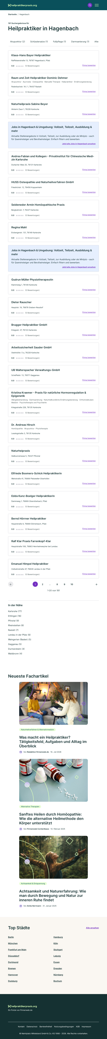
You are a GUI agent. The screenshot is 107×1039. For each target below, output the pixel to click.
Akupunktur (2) (17, 41)
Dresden (58, 968)
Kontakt (21, 1026)
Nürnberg (58, 974)
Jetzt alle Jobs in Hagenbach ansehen (79, 144)
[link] (53, 60)
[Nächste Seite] (96, 584)
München (13, 943)
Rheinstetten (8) (16, 625)
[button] (90, 5)
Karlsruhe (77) (15, 611)
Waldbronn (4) (15, 653)
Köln (56, 943)
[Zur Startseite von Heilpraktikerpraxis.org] (22, 5)
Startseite (12, 14)
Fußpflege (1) (59, 41)
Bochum (58, 981)
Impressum (86, 1026)
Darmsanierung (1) (80, 41)
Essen (57, 962)
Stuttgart (58, 949)
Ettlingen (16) (14, 616)
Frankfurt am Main (17, 949)
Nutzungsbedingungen (64, 1026)
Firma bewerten (89, 65)
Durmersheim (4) (16, 649)
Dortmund (13, 962)
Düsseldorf (13, 956)
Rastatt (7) (13, 630)
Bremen (12, 968)
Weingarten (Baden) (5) (19, 639)
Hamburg (58, 937)
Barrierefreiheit (46, 1026)
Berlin (11, 937)
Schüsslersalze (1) (39, 41)
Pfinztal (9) (13, 620)
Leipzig (57, 956)
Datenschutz (32, 1026)
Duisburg (12, 981)
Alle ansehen (92, 928)
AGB (78, 1026)
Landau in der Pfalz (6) (19, 634)
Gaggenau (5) (15, 644)
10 (72, 584)
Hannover (13, 974)
